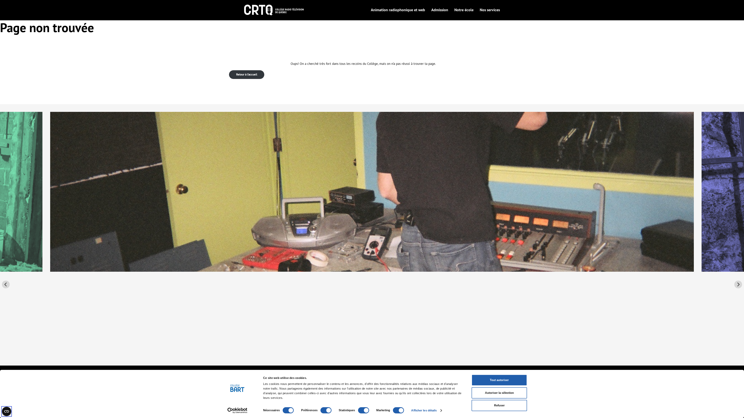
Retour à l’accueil (246, 74)
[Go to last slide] (6, 284)
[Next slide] (738, 284)
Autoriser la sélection (499, 392)
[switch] (326, 410)
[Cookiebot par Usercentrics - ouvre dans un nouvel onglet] (237, 410)
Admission (439, 9)
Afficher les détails (424, 410)
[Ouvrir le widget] (6, 411)
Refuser (499, 405)
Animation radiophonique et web (398, 9)
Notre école (464, 9)
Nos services (490, 9)
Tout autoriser (499, 380)
